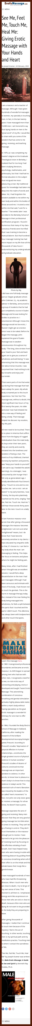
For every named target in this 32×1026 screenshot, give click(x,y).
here (20, 661)
